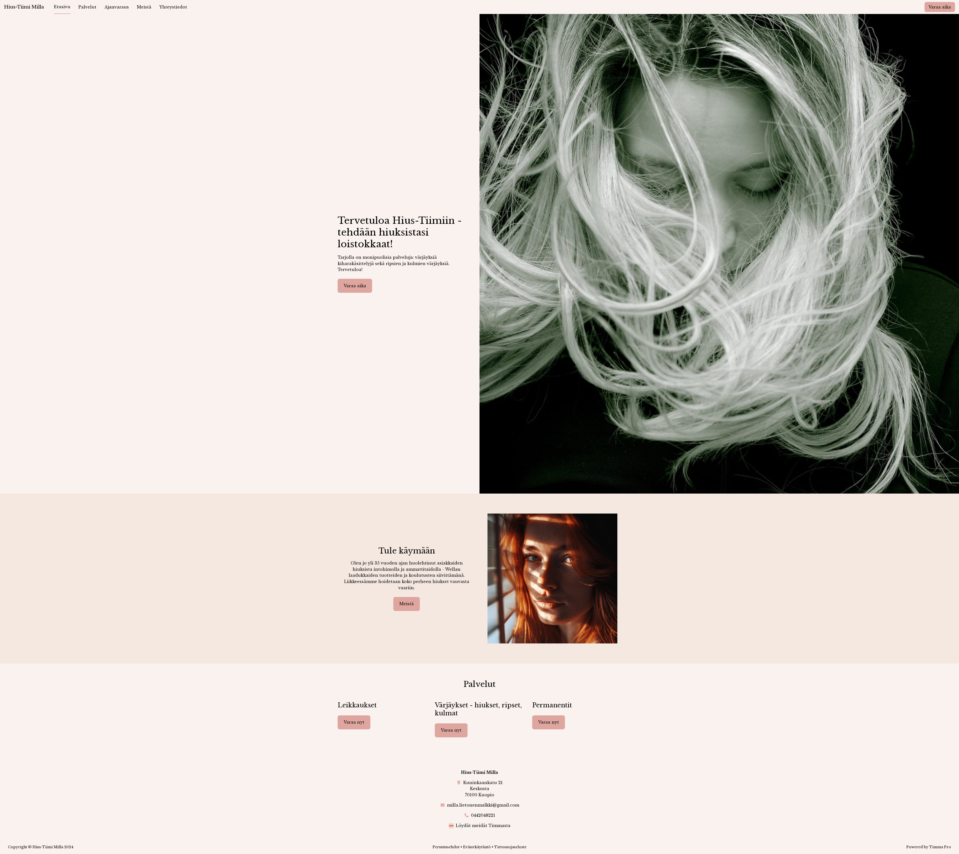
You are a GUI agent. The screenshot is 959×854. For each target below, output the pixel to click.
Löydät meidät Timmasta (483, 825)
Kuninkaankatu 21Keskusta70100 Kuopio (483, 789)
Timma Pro (940, 847)
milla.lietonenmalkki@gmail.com (483, 805)
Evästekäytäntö (477, 847)
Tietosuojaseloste (510, 847)
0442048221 (483, 815)
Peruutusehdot (446, 847)
